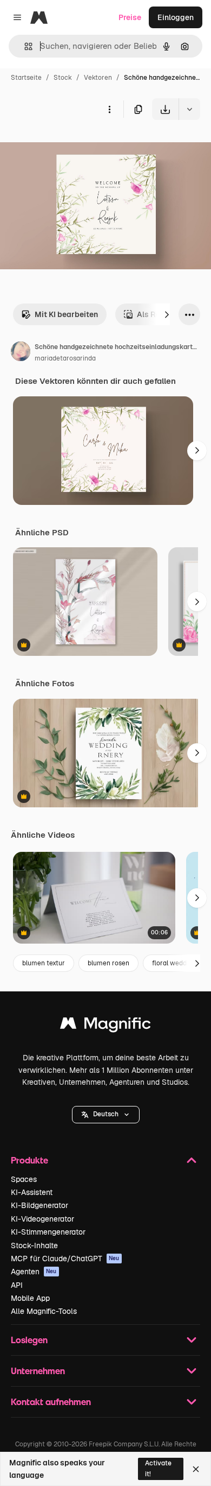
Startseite (26, 77)
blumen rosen (108, 963)
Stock (63, 77)
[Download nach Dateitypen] (189, 109)
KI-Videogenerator (42, 1219)
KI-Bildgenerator (39, 1205)
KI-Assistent (31, 1192)
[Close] (196, 1469)
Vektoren (98, 77)
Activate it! (158, 1468)
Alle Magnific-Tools (44, 1311)
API (17, 1285)
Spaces (24, 1179)
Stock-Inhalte (34, 1245)
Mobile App (30, 1298)
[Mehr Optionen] (109, 109)
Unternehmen (38, 1370)
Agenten (34, 1271)
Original (69, 145)
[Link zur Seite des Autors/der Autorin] (20, 353)
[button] (106, 1114)
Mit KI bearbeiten (66, 314)
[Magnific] (105, 1025)
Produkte (29, 1160)
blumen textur (43, 963)
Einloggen (175, 17)
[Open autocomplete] (24, 46)
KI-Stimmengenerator (48, 1232)
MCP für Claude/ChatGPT (65, 1258)
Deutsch (105, 1114)
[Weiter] (166, 314)
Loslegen (29, 1339)
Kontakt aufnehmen (51, 1401)
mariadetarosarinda (65, 358)
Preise (129, 17)
